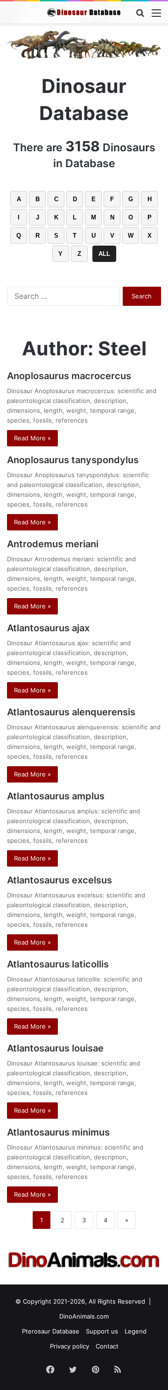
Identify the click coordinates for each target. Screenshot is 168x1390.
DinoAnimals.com (84, 1316)
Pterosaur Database (50, 1331)
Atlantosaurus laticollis (58, 964)
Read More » (32, 438)
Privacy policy (69, 1346)
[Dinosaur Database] (84, 12)
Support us (102, 1331)
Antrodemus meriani (52, 544)
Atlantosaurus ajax (48, 628)
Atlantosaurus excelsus (59, 880)
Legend (136, 1331)
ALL (104, 253)
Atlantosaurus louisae (55, 1048)
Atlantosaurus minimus (58, 1132)
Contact (107, 1346)
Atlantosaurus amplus (56, 796)
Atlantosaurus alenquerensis (71, 712)
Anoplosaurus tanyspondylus (73, 460)
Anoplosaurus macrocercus (69, 375)
